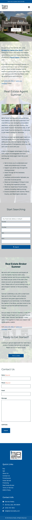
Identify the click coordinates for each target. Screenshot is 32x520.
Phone (5, 383)
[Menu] (29, 7)
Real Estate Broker (8, 485)
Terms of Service (8, 487)
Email (3, 390)
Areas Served (7, 480)
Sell (4, 471)
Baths (2, 238)
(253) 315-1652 (21, 1)
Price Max (3, 227)
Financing (6, 483)
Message (4, 398)
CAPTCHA (4, 424)
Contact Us (6, 476)
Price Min (3, 221)
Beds (2, 233)
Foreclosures (7, 478)
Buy (4, 468)
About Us (5, 473)
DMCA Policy (7, 490)
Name (5, 375)
